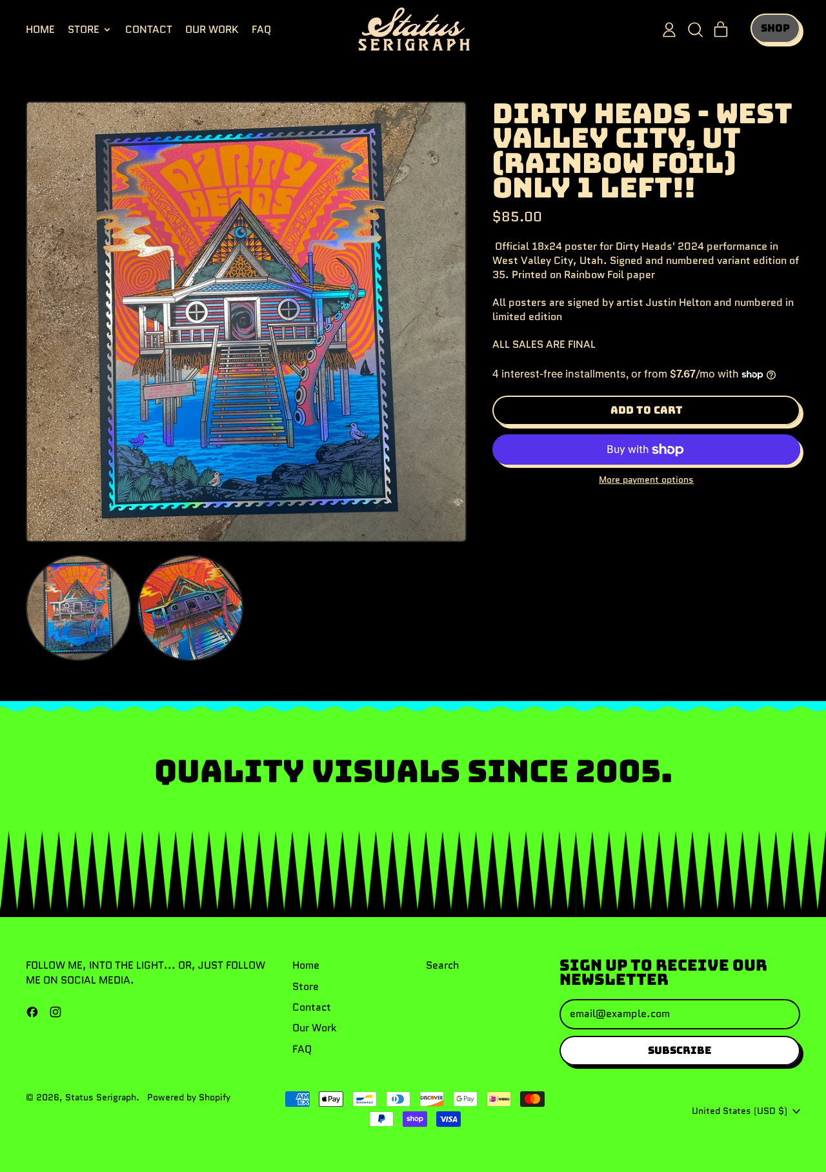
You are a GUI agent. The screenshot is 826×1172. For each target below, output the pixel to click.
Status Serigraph (100, 1097)
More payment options (646, 480)
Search (442, 965)
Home (40, 29)
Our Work (212, 29)
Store (305, 986)
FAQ (261, 29)
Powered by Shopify (188, 1097)
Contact (148, 29)
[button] (695, 30)
